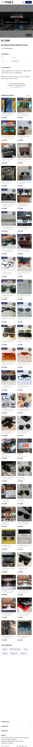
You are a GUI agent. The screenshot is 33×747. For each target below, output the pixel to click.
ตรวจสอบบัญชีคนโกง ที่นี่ (16, 87)
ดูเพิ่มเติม (28, 95)
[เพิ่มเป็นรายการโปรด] (14, 99)
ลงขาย (28, 2)
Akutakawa (10, 48)
